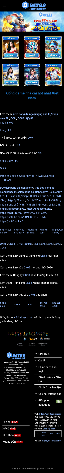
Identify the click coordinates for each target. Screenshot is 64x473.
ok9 (18, 145)
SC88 (37, 434)
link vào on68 (43, 304)
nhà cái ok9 (6, 122)
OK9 (30, 137)
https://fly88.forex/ (11, 213)
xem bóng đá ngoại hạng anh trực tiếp (35, 114)
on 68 (17, 304)
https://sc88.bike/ (58, 231)
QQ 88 (29, 118)
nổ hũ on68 (3, 304)
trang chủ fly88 (15, 204)
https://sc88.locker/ (11, 221)
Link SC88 (54, 204)
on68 (44, 243)
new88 (21, 175)
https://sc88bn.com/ (12, 217)
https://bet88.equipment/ (50, 414)
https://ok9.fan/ (9, 160)
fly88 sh (30, 204)
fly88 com (19, 200)
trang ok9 (5, 130)
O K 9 (3, 168)
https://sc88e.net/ (32, 231)
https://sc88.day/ (5, 231)
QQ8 (13, 118)
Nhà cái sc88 (43, 231)
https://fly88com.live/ (12, 208)
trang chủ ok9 (8, 175)
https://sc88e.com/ (19, 231)
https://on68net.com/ (51, 441)
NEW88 (30, 175)
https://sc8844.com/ (35, 213)
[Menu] (4, 6)
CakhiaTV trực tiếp (37, 200)
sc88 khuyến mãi (23, 317)
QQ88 (21, 118)
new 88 (4, 118)
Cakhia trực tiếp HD (21, 196)
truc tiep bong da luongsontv (16, 187)
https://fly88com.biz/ (39, 208)
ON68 (28, 217)
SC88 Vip (44, 434)
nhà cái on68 (56, 304)
